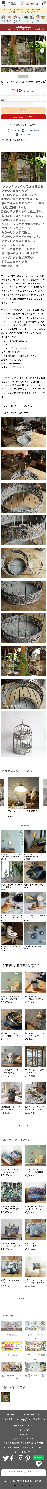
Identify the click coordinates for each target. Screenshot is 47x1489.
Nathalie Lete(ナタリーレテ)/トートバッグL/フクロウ (11, 1244)
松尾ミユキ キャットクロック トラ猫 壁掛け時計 (11, 997)
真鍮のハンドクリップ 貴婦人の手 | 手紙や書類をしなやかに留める (34, 1108)
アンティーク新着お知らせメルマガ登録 (23, 1472)
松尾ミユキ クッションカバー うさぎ (35, 1244)
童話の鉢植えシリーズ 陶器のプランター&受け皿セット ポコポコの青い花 (11, 1108)
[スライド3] (25, 825)
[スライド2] (22, 825)
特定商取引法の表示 (24, 1481)
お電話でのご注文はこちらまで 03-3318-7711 (23, 1443)
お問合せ (38, 1481)
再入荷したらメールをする (23, 117)
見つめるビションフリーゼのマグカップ (10, 1071)
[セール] (32, 3)
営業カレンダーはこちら (23, 1438)
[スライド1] (19, 825)
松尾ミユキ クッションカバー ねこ (11, 1281)
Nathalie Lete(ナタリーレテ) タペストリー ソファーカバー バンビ (11, 1170)
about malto (9, 1481)
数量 (3, 100)
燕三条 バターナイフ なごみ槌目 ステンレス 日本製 (35, 1034)
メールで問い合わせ (32, 130)
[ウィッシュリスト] (40, 3)
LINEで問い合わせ (25, 134)
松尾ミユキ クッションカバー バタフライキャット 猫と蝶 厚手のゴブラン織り (35, 1281)
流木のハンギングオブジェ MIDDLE (34, 1071)
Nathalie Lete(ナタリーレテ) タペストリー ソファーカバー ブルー (35, 1207)
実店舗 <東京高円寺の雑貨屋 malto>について (23, 1447)
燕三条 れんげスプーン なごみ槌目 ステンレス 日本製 (11, 1034)
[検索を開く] (36, 3)
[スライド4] (28, 825)
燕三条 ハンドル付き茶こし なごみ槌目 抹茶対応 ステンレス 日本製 (35, 997)
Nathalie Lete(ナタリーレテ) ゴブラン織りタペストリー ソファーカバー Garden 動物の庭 (11, 1207)
